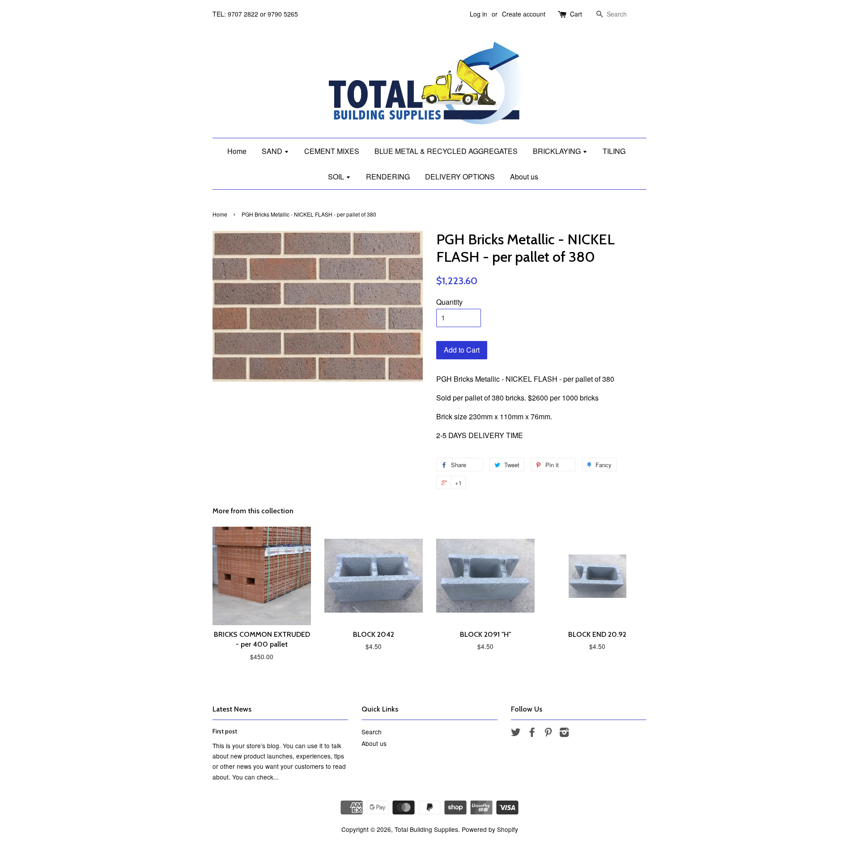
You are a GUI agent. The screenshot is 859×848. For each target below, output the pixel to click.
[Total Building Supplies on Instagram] (564, 733)
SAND (273, 151)
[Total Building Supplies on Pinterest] (548, 733)
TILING (614, 151)
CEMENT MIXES (331, 151)
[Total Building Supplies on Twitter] (516, 733)
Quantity (449, 302)
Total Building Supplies (426, 829)
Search (371, 731)
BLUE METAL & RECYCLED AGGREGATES (446, 151)
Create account (523, 13)
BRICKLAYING (558, 151)
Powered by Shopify (490, 829)
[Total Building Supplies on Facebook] (532, 733)
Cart (576, 13)
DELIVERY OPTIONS (460, 176)
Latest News (232, 709)
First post (225, 731)
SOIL (337, 176)
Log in (478, 13)
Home (237, 151)
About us (524, 176)
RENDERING (388, 176)
